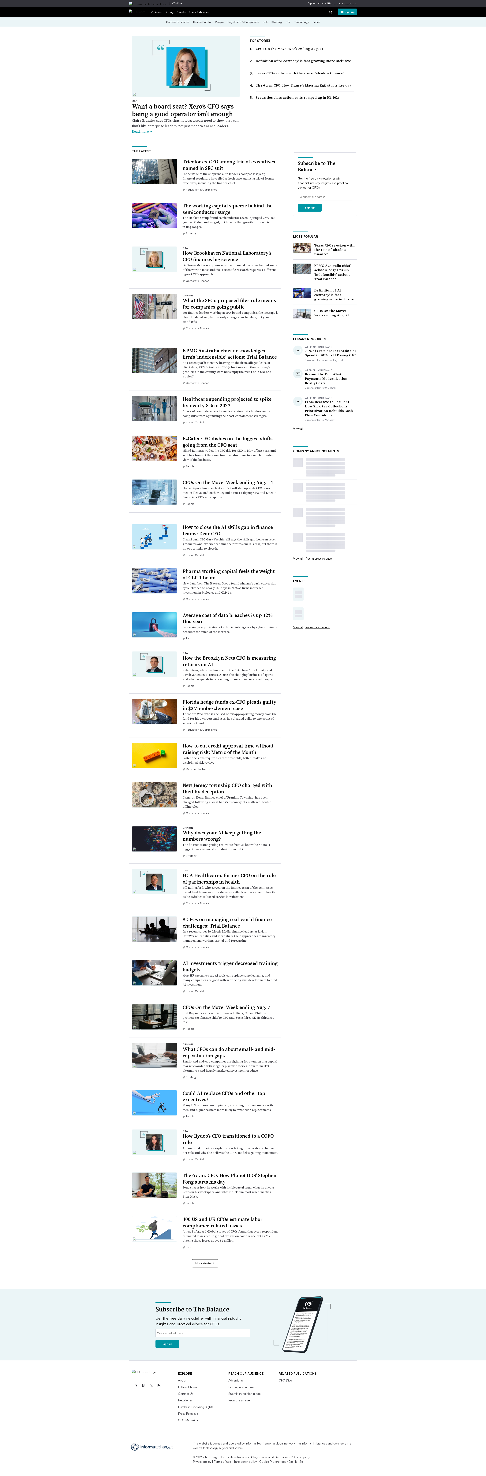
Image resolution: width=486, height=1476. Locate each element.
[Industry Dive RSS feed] (159, 1385)
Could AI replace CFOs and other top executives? (224, 1096)
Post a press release (318, 558)
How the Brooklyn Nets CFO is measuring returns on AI (229, 661)
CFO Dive (177, 3)
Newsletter (185, 1400)
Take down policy (245, 1461)
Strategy (276, 22)
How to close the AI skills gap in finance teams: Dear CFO (228, 530)
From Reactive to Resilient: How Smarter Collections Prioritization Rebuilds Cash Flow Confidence (329, 408)
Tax (288, 22)
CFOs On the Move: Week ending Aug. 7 (226, 1007)
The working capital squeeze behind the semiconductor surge (227, 209)
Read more (142, 131)
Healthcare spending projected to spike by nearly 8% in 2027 (227, 402)
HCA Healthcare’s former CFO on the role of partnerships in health (229, 878)
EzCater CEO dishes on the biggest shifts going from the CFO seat (228, 441)
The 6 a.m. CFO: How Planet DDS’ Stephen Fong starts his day (229, 1178)
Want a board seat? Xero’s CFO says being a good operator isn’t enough (183, 110)
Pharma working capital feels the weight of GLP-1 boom (229, 574)
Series (316, 22)
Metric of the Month (198, 769)
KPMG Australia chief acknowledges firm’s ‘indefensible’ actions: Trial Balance (230, 354)
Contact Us (185, 1394)
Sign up (350, 11)
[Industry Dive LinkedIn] (135, 1385)
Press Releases (199, 12)
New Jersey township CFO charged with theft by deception (227, 788)
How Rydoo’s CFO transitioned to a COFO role (228, 1139)
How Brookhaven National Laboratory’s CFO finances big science (227, 256)
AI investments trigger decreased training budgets (230, 966)
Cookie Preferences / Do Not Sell (281, 1461)
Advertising (235, 1380)
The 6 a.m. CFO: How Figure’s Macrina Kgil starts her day (303, 85)
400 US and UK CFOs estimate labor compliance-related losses (223, 1222)
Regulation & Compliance (243, 22)
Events (181, 12)
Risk (265, 22)
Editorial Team (187, 1387)
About (182, 1380)
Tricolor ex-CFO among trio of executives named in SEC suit (229, 165)
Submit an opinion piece (244, 1394)
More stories (203, 1263)
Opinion (156, 12)
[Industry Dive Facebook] (143, 1385)
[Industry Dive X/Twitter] (151, 1385)
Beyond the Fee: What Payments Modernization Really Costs (326, 378)
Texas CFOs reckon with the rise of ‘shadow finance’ (300, 73)
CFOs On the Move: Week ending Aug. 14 (228, 482)
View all (298, 429)
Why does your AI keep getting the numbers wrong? (222, 836)
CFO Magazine (188, 1420)
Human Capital (202, 22)
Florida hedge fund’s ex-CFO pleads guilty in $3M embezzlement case (229, 705)
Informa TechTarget (258, 1443)
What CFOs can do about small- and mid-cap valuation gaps (229, 1052)
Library (169, 12)
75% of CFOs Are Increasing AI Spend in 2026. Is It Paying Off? (330, 353)
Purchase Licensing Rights (195, 1407)
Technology (301, 22)
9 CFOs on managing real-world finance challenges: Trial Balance (227, 922)
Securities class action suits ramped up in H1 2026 (297, 97)
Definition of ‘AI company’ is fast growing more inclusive (303, 60)
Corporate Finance (177, 22)
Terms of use (222, 1461)
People (219, 22)
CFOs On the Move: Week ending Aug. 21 (289, 48)
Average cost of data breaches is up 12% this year (228, 618)
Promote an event (317, 627)
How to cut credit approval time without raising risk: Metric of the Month (228, 749)
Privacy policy (202, 1461)
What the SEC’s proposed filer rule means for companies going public (229, 303)
